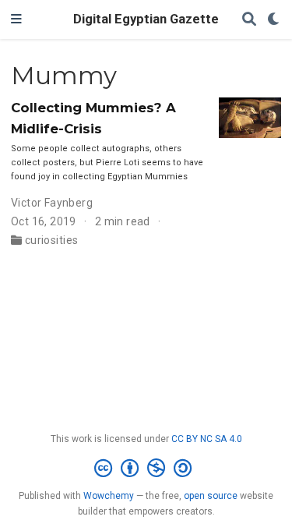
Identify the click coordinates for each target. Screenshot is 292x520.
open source (210, 495)
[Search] (249, 20)
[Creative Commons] (146, 468)
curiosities (52, 240)
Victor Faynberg (52, 202)
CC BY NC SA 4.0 (206, 438)
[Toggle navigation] (16, 19)
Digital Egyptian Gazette (146, 19)
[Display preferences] (274, 20)
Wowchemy (108, 495)
